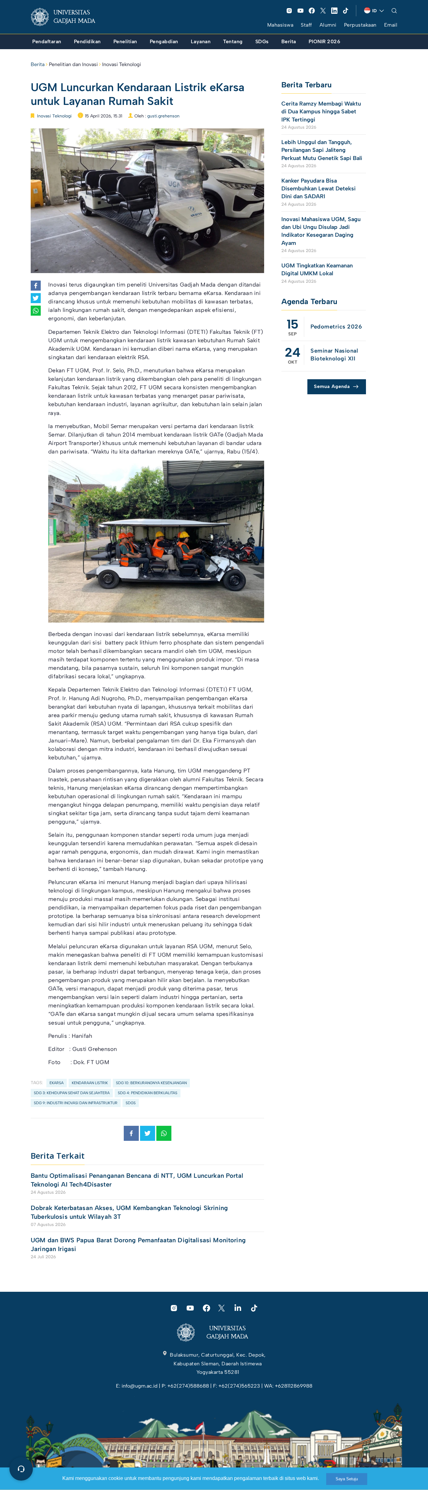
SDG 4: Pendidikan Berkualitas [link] (147, 1093)
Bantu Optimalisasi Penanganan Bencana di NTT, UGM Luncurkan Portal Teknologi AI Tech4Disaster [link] (137, 1180)
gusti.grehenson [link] (163, 116)
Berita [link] (37, 64)
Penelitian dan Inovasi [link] (73, 64)
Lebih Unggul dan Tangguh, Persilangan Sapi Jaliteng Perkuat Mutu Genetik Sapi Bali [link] (321, 150)
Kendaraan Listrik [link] (90, 1083)
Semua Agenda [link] (332, 386)
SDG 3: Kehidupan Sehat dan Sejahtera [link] (72, 1093)
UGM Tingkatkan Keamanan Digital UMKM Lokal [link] (317, 269)
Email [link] (391, 25)
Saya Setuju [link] (347, 1479)
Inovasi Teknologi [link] (121, 64)
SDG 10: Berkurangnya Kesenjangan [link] (151, 1083)
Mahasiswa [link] (280, 25)
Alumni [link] (328, 25)
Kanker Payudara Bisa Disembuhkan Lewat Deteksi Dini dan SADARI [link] (318, 188)
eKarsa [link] (57, 1083)
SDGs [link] (131, 1103)
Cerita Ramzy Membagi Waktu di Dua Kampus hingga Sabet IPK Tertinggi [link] (321, 111)
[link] (68, 17)
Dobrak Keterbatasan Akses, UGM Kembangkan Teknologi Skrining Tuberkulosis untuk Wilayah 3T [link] (129, 1212)
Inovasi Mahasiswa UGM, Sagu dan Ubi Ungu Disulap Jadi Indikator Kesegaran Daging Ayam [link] (321, 231)
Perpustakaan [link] (360, 25)
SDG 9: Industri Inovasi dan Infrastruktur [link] (75, 1103)
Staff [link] (306, 25)
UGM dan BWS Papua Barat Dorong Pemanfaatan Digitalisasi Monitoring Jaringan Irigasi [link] (138, 1244)
